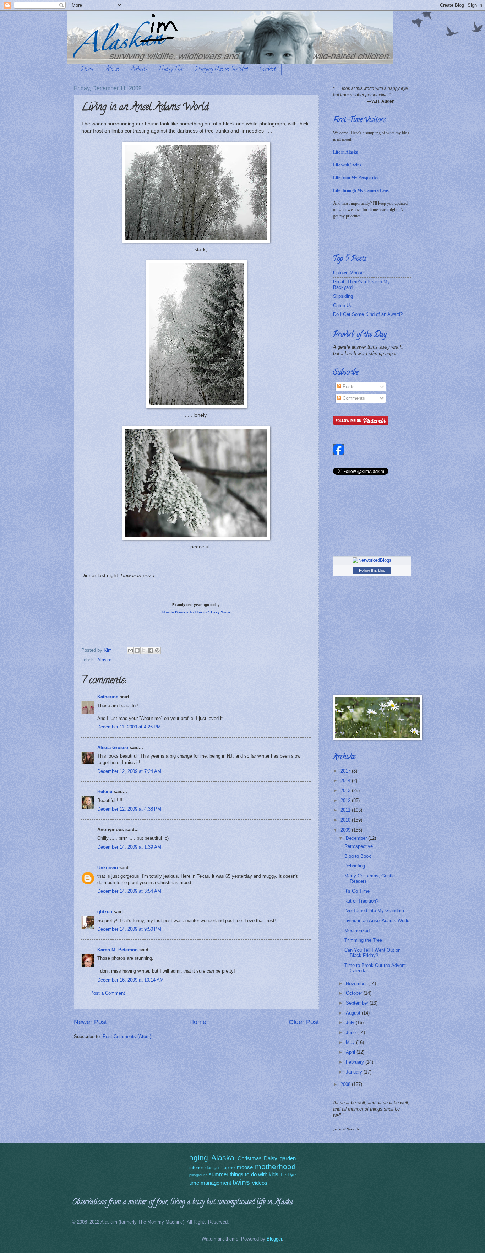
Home (87, 69)
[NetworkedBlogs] (372, 560)
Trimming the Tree (363, 940)
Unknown (107, 867)
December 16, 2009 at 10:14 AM (130, 980)
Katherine (107, 696)
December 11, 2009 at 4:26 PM (129, 727)
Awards (139, 69)
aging (198, 1157)
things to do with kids (254, 1174)
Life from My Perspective (355, 177)
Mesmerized (357, 930)
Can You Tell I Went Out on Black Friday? (372, 952)
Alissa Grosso (112, 747)
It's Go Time (357, 891)
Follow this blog (372, 570)
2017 (346, 771)
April (351, 1052)
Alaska (104, 659)
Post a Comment (107, 993)
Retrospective (358, 846)
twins (241, 1182)
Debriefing (354, 866)
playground (198, 1175)
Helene (104, 791)
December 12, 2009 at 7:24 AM (129, 771)
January (355, 1072)
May (351, 1042)
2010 (346, 820)
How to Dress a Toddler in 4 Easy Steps (196, 612)
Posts (348, 386)
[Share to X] (143, 650)
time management (210, 1183)
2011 (346, 810)
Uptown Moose (348, 272)
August (354, 1013)
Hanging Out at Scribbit (221, 69)
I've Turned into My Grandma (374, 910)
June (351, 1032)
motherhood (275, 1166)
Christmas (250, 1158)
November (357, 983)
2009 (346, 830)
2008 (346, 1084)
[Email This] (130, 650)
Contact (268, 69)
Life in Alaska (345, 152)
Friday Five (171, 69)
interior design (204, 1167)
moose (245, 1167)
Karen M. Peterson (117, 949)
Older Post (304, 1022)
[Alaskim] (338, 453)
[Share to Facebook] (150, 650)
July (351, 1022)
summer (218, 1174)
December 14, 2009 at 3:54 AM (129, 891)
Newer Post (90, 1022)
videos (259, 1183)
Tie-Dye (288, 1174)
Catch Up (342, 305)
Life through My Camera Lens (361, 190)
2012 (346, 800)
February (355, 1062)
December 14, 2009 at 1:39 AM (129, 847)
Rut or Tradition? (361, 901)
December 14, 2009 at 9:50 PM (129, 929)
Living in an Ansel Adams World (376, 920)
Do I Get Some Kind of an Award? (368, 314)
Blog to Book (357, 856)
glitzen (104, 911)
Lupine (228, 1167)
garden (288, 1158)
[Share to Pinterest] (157, 650)
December (357, 838)
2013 (346, 790)
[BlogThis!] (137, 650)
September (358, 1003)
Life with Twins (347, 164)
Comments (353, 398)
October (355, 993)
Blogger (274, 1239)
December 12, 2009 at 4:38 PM (129, 809)
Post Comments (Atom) (127, 1036)
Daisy (270, 1158)
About (112, 69)
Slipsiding (343, 296)
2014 (346, 780)
